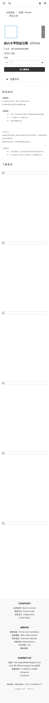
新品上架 (13, 15)
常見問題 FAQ (24, 645)
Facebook (24, 675)
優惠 (26, 648)
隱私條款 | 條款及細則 (15, 684)
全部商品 (10, 12)
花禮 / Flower (25, 12)
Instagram (24, 672)
